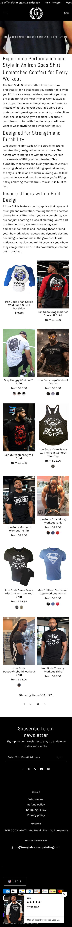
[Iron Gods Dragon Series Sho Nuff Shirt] (53, 285)
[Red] (57, 532)
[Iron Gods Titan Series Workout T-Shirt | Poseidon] (19, 280)
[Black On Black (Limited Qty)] (57, 393)
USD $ (17, 881)
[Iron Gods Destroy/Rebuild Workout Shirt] (19, 641)
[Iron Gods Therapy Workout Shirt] (53, 641)
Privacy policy (36, 815)
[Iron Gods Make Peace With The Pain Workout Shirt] (19, 565)
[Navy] (53, 393)
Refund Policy (36, 804)
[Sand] (19, 393)
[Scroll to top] (65, 918)
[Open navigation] (13, 13)
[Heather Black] (48, 393)
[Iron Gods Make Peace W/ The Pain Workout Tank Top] (53, 424)
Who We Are (36, 799)
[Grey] (14, 393)
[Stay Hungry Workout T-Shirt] (19, 353)
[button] (64, 894)
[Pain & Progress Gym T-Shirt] (19, 427)
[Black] (53, 466)
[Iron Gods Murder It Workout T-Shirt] (19, 500)
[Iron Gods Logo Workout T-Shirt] (53, 353)
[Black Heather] (19, 685)
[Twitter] (28, 770)
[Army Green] (21, 607)
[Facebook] (23, 770)
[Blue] (53, 532)
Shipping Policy (36, 809)
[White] (23, 393)
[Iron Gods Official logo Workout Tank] (53, 496)
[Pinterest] (35, 770)
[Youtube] (41, 770)
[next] (45, 704)
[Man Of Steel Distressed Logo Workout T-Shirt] (53, 565)
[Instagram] (48, 770)
